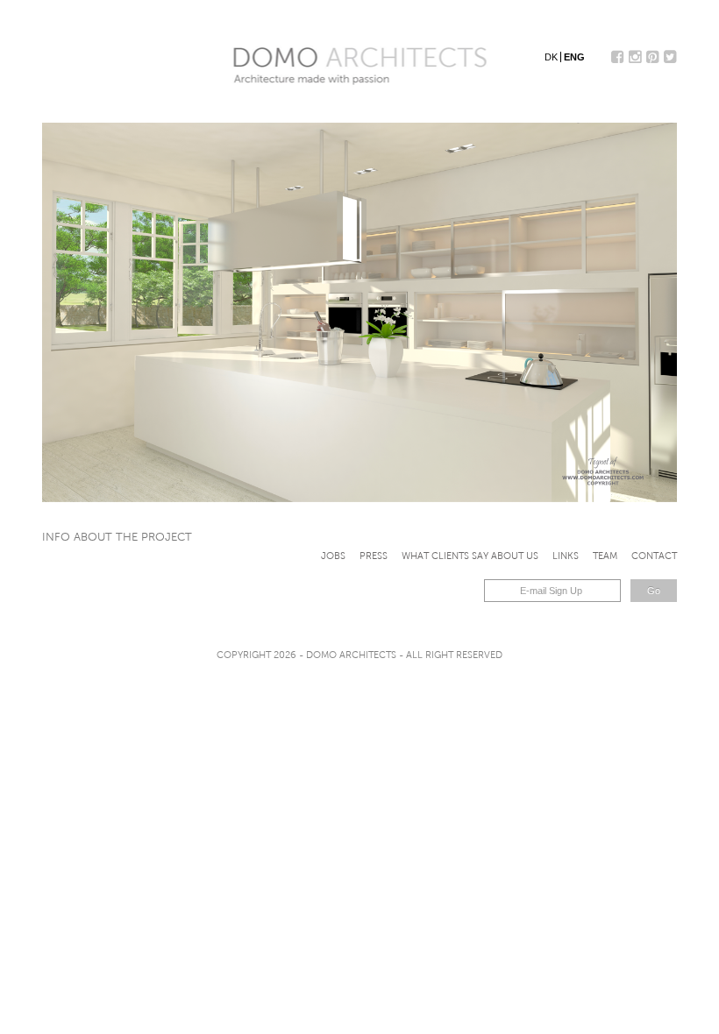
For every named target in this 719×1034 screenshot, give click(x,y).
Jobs (333, 555)
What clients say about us (470, 555)
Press (374, 555)
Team (605, 555)
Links (565, 555)
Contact (654, 555)
